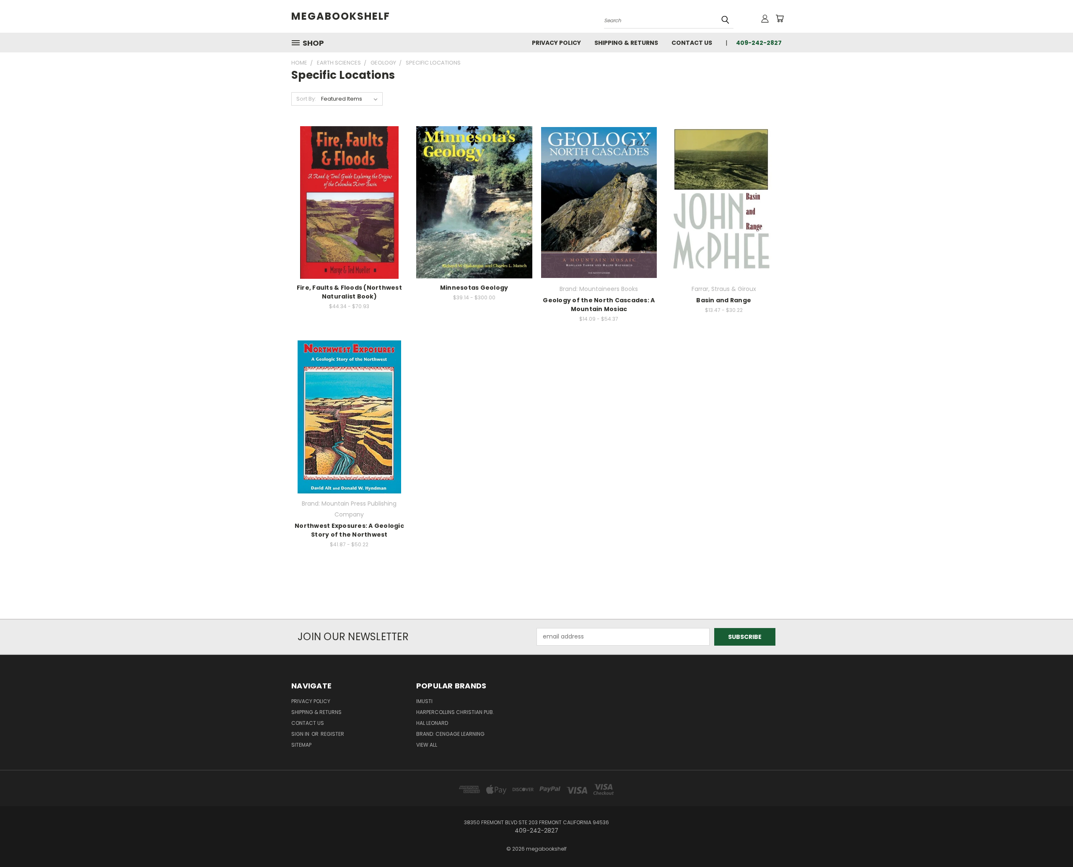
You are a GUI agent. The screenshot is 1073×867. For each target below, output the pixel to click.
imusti (424, 701)
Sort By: (306, 99)
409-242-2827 (759, 43)
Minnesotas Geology (474, 287)
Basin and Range (723, 300)
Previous (1051, 841)
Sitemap (301, 744)
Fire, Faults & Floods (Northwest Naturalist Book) (349, 292)
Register (332, 733)
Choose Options (349, 217)
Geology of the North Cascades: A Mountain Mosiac (599, 304)
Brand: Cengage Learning (450, 733)
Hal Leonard (432, 723)
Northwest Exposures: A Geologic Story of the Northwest (349, 530)
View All (426, 744)
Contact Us (691, 43)
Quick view (349, 185)
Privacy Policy (556, 43)
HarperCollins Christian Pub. (455, 712)
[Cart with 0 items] (779, 18)
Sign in (301, 733)
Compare (346, 201)
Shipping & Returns (626, 43)
